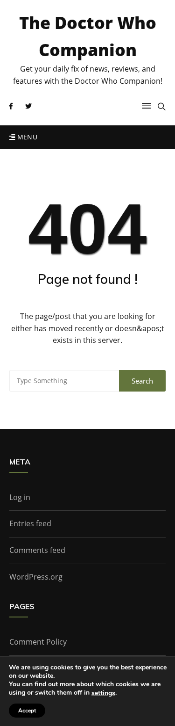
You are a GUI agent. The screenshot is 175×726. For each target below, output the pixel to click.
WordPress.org (36, 577)
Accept (27, 710)
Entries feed (30, 523)
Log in (19, 497)
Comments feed (37, 550)
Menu (26, 136)
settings (103, 693)
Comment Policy (38, 642)
